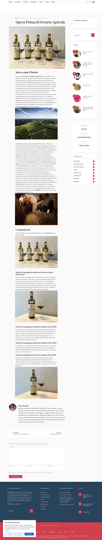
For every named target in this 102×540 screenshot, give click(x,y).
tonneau (38, 190)
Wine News (76, 178)
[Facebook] (87, 2)
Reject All (19, 534)
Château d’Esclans (84, 145)
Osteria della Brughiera (84, 137)
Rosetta (68, 492)
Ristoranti (52, 532)
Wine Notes (42, 18)
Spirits (66, 532)
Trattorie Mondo (77, 175)
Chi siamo (36, 532)
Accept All (29, 534)
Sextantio (84, 129)
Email (30, 465)
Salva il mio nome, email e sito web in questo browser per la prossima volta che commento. (32, 472)
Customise (10, 534)
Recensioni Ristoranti (78, 167)
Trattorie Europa (77, 172)
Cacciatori (69, 494)
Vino (60, 532)
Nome (11, 465)
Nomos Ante (71, 504)
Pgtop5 (44, 532)
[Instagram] (89, 2)
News (72, 532)
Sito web (50, 465)
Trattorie (76, 169)
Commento (12, 446)
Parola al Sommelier (78, 164)
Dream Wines (77, 161)
